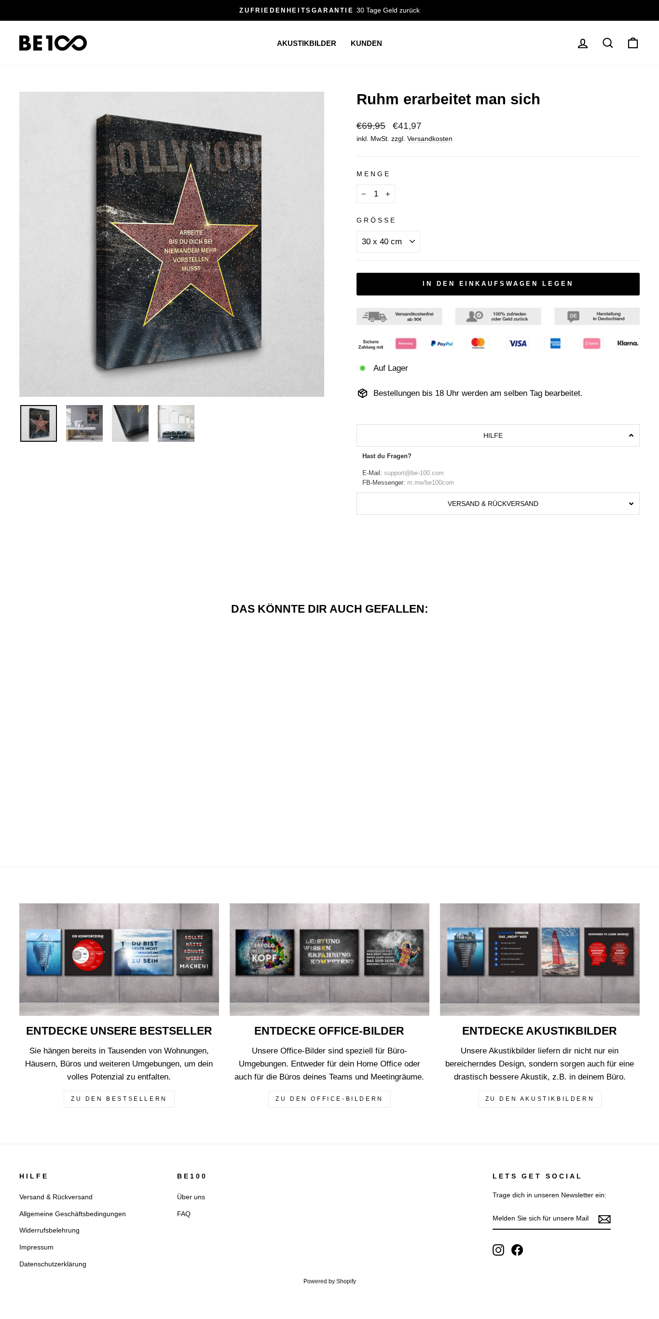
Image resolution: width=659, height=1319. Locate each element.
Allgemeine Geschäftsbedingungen (72, 1214)
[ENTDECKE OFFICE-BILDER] (329, 959)
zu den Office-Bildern (329, 1098)
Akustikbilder (306, 43)
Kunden (366, 43)
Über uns (191, 1197)
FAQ (184, 1214)
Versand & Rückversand (56, 1197)
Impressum (36, 1247)
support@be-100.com (414, 473)
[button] (498, 435)
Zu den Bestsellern (119, 1098)
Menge (374, 174)
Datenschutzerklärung (52, 1264)
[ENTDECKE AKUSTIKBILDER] (540, 959)
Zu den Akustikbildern (540, 1098)
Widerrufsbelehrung (49, 1230)
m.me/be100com (430, 482)
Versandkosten (430, 138)
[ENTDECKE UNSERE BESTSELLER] (119, 959)
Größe (377, 220)
